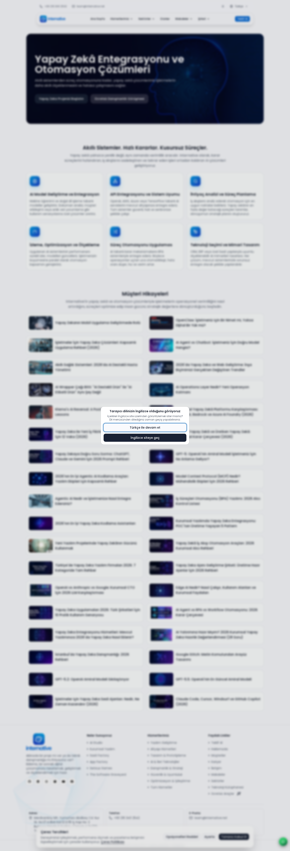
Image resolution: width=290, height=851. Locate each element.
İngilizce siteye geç (145, 438)
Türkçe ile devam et (145, 427)
